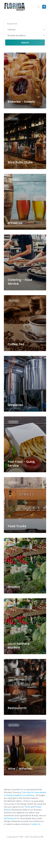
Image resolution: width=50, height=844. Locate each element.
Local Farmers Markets (18, 646)
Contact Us (35, 824)
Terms (27, 806)
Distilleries (15, 405)
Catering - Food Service (20, 282)
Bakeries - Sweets (21, 102)
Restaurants (17, 708)
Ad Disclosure (10, 818)
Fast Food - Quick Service (21, 464)
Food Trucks (17, 526)
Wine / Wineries (20, 769)
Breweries (15, 223)
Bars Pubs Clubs (20, 162)
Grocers (14, 587)
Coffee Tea (16, 344)
